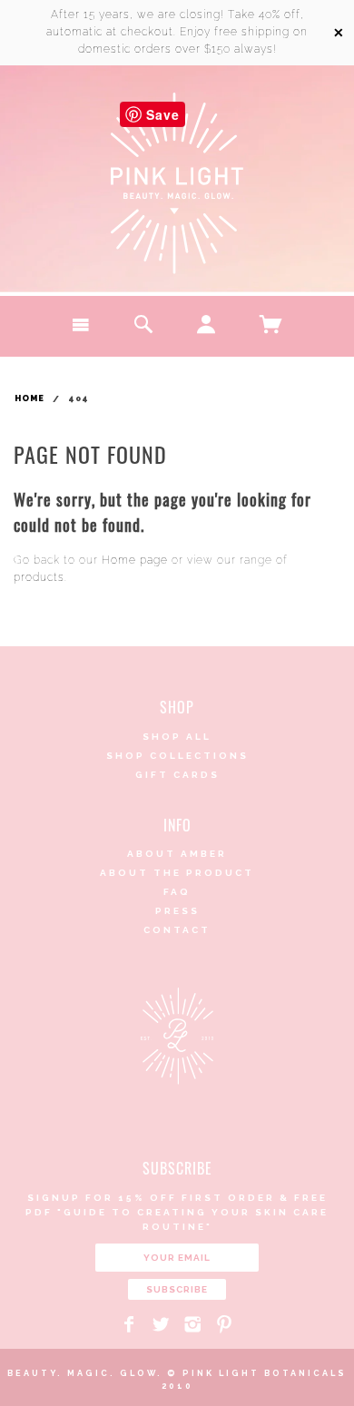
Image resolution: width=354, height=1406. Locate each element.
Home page (135, 560)
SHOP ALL (177, 737)
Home (29, 398)
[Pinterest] (224, 1324)
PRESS (177, 911)
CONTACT (177, 930)
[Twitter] (161, 1324)
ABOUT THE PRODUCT (177, 873)
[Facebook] (129, 1324)
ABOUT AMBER (177, 854)
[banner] (177, 183)
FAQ (177, 892)
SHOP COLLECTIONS (177, 756)
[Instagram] (192, 1324)
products (39, 577)
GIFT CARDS (177, 775)
